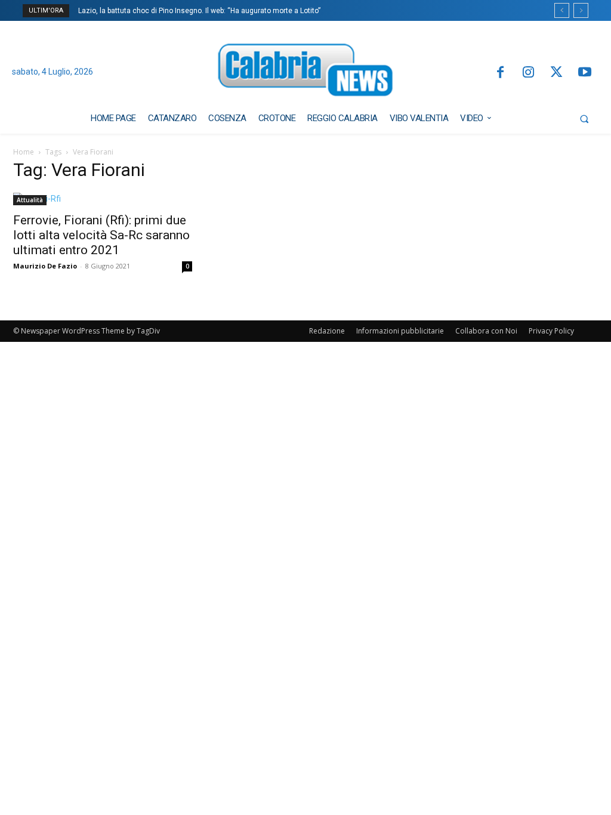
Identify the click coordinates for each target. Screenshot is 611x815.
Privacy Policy (551, 331)
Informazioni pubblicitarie (400, 331)
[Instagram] (528, 73)
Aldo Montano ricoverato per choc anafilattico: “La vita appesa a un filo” (203, 11)
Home (23, 152)
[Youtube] (585, 73)
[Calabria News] (306, 72)
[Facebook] (500, 73)
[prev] (561, 10)
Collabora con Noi (486, 331)
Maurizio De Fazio (45, 265)
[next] (580, 10)
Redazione (327, 331)
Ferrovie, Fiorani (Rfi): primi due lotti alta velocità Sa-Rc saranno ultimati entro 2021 (101, 235)
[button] (584, 119)
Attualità (30, 200)
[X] (556, 73)
